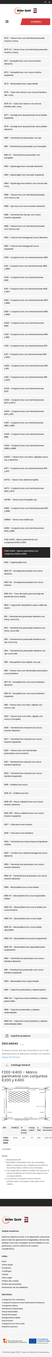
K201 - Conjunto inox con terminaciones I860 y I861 (26, 336)
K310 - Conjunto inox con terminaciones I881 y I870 (25, 378)
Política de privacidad (11, 1284)
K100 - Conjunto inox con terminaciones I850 (26, 257)
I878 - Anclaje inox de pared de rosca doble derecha (25, 128)
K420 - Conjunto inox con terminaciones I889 (24, 435)
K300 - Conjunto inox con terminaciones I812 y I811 (26, 367)
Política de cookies (10, 1281)
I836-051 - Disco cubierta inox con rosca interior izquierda (24, 814)
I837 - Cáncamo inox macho (18, 824)
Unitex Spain (7, 1265)
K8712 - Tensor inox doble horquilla (21, 479)
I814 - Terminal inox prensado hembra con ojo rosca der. (24, 652)
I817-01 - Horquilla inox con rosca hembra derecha (24, 683)
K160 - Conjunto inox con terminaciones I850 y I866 (26, 313)
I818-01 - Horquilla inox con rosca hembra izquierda (24, 695)
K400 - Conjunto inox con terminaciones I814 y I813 (24, 413)
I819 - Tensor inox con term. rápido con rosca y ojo (23, 706)
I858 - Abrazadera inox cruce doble (21, 887)
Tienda (5, 1274)
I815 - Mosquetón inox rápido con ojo (22, 662)
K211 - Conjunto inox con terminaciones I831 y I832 (25, 356)
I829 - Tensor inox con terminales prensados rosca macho (20, 752)
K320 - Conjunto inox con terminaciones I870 (24, 390)
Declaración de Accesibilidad (15, 1287)
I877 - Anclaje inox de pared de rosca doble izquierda (25, 116)
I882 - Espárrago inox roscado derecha (23, 166)
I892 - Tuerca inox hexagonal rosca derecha (26, 237)
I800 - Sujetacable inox (15, 562)
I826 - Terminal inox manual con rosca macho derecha (23, 729)
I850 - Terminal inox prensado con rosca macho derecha (24, 866)
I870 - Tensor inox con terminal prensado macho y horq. (24, 39)
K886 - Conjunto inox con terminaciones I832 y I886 (24, 529)
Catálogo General (20, 1065)
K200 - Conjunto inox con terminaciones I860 (24, 324)
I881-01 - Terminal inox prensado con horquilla (22, 156)
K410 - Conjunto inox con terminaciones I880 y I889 (23, 424)
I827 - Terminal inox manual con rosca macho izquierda (23, 740)
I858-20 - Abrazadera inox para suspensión (25, 938)
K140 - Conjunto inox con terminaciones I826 (23, 279)
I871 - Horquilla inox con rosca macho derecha (22, 62)
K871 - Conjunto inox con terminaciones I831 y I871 (25, 470)
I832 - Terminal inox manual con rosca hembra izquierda (23, 775)
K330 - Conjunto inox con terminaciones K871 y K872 (24, 401)
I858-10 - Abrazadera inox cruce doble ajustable (23, 928)
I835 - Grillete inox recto (16, 784)
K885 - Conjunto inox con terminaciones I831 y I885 (26, 509)
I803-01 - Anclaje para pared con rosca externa (23, 572)
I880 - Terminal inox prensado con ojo (22, 137)
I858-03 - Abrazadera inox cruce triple (23, 918)
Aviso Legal (7, 1278)
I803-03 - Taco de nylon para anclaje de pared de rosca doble (24, 595)
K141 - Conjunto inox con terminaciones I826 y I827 (25, 290)
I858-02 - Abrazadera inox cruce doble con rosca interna (25, 908)
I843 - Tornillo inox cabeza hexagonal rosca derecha (25, 854)
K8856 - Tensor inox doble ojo (18, 519)
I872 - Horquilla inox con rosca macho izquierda (22, 74)
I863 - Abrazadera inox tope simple (21, 981)
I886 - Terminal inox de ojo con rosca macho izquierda (22, 216)
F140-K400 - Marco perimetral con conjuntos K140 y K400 (21, 541)
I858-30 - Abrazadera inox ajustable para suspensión (24, 948)
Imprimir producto (20, 1035)
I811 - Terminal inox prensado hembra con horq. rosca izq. (24, 618)
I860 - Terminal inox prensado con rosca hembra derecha (24, 960)
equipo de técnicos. (11, 1057)
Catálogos (6, 1271)
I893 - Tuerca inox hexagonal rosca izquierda (21, 247)
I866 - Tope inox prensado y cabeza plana (25, 989)
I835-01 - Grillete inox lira (16, 793)
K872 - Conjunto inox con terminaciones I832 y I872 (24, 490)
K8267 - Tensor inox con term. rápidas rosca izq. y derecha (26, 458)
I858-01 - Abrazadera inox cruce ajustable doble (24, 897)
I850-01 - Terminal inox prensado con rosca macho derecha (25, 877)
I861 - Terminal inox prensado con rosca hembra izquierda (23, 971)
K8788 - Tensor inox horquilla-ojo (20, 499)
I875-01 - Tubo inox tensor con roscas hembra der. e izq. (22, 105)
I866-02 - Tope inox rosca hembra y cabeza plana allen (25, 1000)
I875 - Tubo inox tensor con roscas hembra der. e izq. (25, 94)
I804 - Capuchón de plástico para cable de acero (25, 606)
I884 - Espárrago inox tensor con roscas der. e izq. (26, 185)
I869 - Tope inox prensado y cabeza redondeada (21, 1011)
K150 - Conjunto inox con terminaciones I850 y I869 (26, 301)
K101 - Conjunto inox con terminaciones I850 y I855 (25, 267)
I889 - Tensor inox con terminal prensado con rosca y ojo (24, 196)
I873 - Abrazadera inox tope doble (21, 83)
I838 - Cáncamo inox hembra (18, 833)
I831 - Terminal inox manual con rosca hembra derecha (22, 763)
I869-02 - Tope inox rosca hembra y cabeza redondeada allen (25, 1022)
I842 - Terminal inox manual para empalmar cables (26, 843)
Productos (6, 1268)
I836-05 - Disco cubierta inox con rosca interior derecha (23, 803)
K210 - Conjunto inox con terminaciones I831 (25, 345)
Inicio (4, 1261)
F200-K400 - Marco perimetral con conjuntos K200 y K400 (21, 552)
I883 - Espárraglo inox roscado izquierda (24, 174)
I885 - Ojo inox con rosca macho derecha (24, 206)
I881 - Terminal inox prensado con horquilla (25, 146)
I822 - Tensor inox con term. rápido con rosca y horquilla (23, 718)
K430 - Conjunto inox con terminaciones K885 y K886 (24, 447)
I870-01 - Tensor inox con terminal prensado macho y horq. (26, 51)
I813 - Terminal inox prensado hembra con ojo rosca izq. (24, 641)
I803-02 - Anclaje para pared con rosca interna (23, 584)
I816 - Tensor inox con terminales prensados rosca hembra (25, 672)
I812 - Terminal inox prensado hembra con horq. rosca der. (24, 629)
